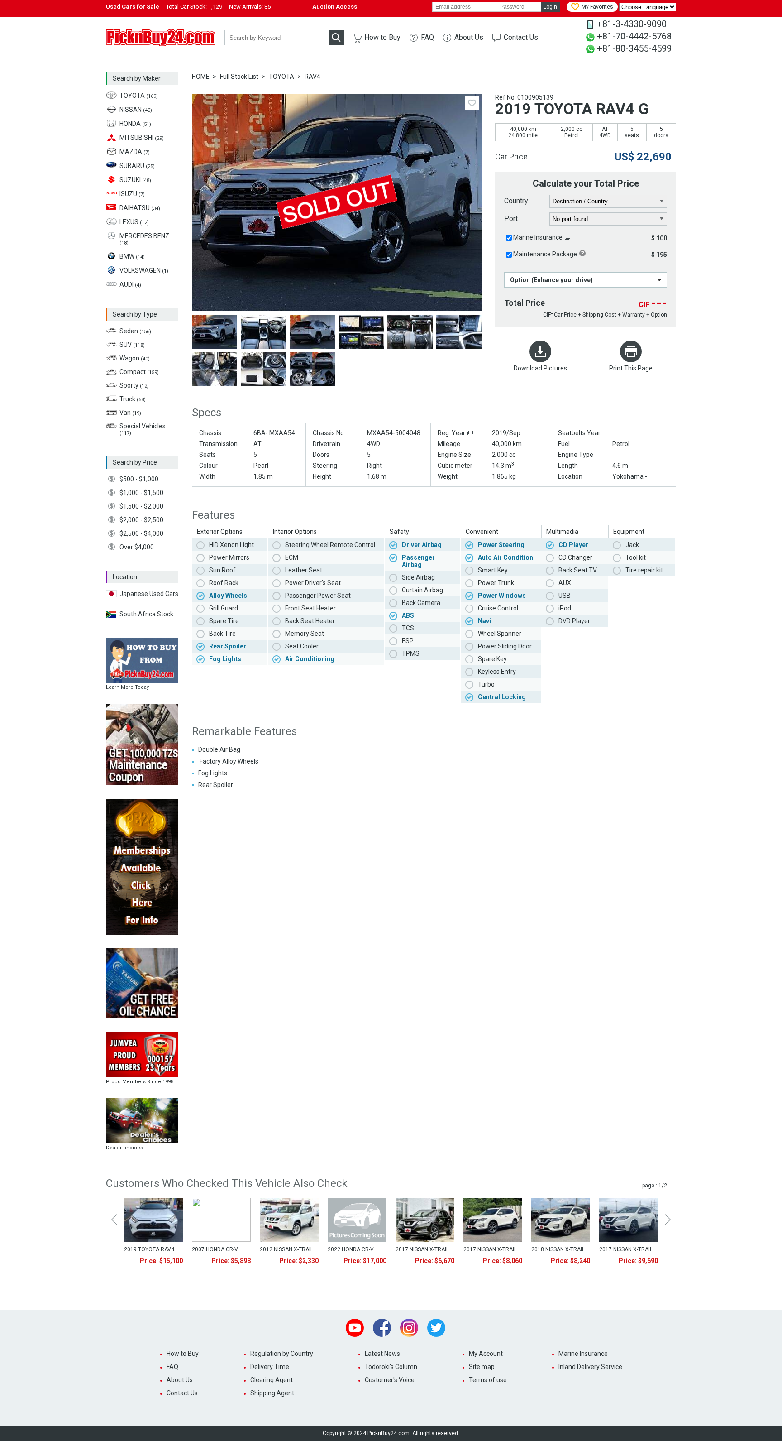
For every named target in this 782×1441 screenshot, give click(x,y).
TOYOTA (281, 76)
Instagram (409, 1328)
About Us (468, 37)
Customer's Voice (390, 1379)
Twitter (436, 1328)
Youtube (355, 1328)
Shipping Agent (272, 1393)
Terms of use (488, 1379)
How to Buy (382, 37)
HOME (201, 76)
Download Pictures (540, 368)
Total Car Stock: (194, 6)
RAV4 (312, 76)
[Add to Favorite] (472, 103)
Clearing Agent (271, 1379)
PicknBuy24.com (160, 37)
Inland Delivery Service (590, 1366)
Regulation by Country (281, 1353)
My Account (486, 1353)
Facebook (382, 1328)
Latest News (382, 1353)
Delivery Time (269, 1366)
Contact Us (521, 37)
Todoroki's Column (391, 1366)
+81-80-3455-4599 (634, 48)
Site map (482, 1366)
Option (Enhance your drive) (551, 279)
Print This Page (631, 368)
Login (550, 7)
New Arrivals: (250, 6)
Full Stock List (239, 76)
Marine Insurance (538, 237)
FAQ (427, 37)
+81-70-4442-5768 (634, 36)
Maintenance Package (545, 254)
